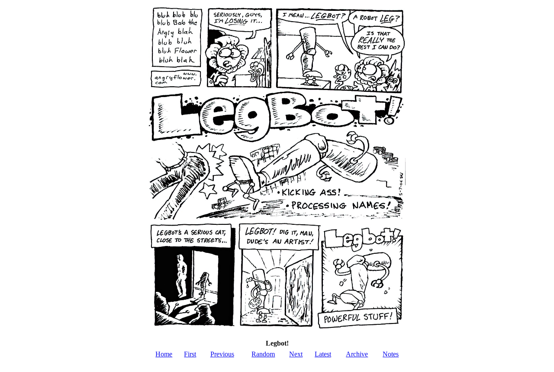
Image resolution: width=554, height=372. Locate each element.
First (190, 354)
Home (163, 354)
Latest (323, 354)
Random (263, 354)
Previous (222, 354)
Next (296, 354)
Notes (391, 354)
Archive (357, 354)
